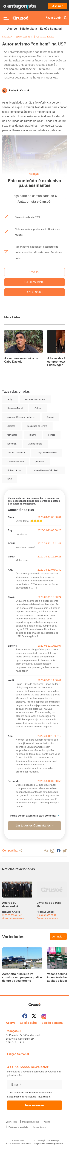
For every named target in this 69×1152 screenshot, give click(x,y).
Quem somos (11, 1122)
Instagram (52, 851)
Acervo (12, 28)
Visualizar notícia (15, 332)
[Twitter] (33, 1016)
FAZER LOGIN (34, 292)
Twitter (64, 851)
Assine (47, 1122)
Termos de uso (39, 1127)
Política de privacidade (18, 1127)
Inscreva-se (34, 1105)
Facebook (58, 851)
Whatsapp (46, 851)
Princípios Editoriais (30, 1122)
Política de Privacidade (37, 1096)
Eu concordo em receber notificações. (31, 1092)
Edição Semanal (51, 28)
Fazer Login (54, 17)
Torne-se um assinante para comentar (33, 815)
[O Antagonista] (19, 6)
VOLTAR (35, 272)
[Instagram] (44, 1016)
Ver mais (57, 936)
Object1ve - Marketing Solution (48, 1143)
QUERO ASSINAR (34, 282)
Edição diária (28, 28)
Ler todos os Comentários (33, 825)
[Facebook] (24, 1016)
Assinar (57, 6)
